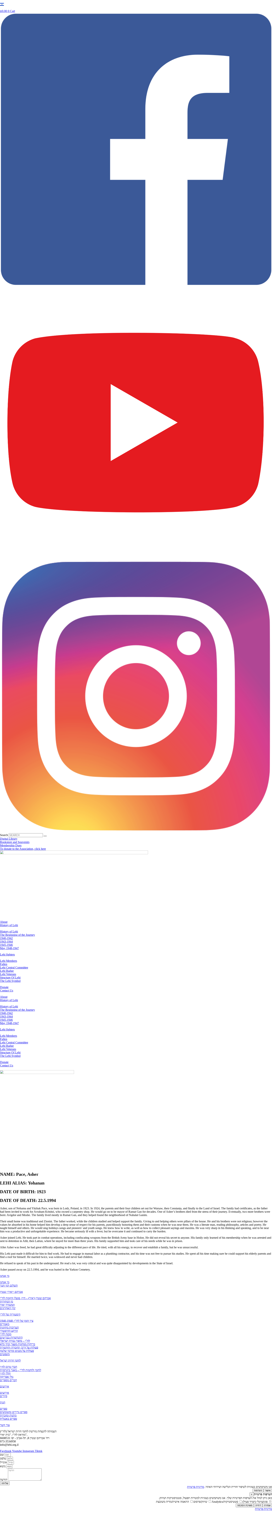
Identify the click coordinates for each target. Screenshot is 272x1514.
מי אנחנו (4, 1275)
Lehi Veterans (8, 974)
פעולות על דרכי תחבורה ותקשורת (19, 1347)
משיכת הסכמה (244, 1505)
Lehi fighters (7, 954)
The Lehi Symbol (10, 980)
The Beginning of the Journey (17, 934)
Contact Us (6, 990)
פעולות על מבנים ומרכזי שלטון (17, 1350)
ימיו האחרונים (8, 1308)
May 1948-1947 (9, 948)
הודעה (4, 1479)
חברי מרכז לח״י (8, 1366)
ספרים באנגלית (8, 1418)
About (3, 921)
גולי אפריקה (6, 1376)
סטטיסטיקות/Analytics (225, 1501)
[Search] (45, 836)
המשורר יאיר (7, 1304)
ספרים (3, 1408)
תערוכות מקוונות (9, 1327)
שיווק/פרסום (200, 1501)
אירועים (4, 1386)
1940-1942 (6, 938)
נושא (3, 1466)
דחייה (258, 1505)
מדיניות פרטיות (195, 1486)
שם (2, 1454)
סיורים (3, 1396)
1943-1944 (6, 941)
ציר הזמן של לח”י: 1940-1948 (16, 1320)
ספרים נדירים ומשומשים (13, 1412)
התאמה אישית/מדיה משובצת (173, 1501)
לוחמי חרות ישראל (10, 1360)
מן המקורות (6, 1301)
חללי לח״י (5, 1373)
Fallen (3, 964)
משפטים (5, 1354)
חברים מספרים (8, 1380)
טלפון (3, 1458)
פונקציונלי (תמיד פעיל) (255, 1501)
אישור (268, 1490)
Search (4, 835)
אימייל (4, 1462)
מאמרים (4, 1324)
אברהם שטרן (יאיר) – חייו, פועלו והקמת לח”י (25, 1298)
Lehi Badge (7, 970)
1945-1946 (6, 944)
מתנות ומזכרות (8, 1415)
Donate (4, 987)
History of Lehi (9, 925)
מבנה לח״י (5, 1334)
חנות (2, 1402)
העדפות (258, 1490)
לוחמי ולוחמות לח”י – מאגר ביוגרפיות (20, 1370)
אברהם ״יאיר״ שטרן (11, 1291)
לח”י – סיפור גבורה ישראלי (15, 1340)
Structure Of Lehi (10, 977)
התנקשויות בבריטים (11, 1337)
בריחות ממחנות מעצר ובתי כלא (17, 1344)
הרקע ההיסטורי (9, 1330)
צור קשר (5, 1425)
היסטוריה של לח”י (10, 1314)
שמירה (267, 1505)
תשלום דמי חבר (9, 1285)
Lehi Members (8, 960)
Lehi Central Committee (14, 967)
